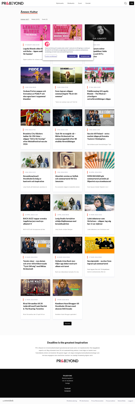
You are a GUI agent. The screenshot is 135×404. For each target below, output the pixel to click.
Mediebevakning (72, 401)
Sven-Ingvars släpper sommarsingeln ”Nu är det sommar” (66, 93)
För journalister (110, 401)
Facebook (67, 388)
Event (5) (45, 19)
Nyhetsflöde (121, 401)
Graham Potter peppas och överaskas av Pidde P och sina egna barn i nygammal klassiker (34, 95)
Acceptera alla (85, 56)
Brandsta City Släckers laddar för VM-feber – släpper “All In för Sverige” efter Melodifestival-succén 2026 (35, 138)
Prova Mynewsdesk (97, 401)
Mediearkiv (70, 3)
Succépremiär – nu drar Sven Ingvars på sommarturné (99, 262)
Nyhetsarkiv (60, 3)
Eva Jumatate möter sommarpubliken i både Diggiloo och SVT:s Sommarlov (97, 52)
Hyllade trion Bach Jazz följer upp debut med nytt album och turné (66, 263)
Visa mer (67, 323)
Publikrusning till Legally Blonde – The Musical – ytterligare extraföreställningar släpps (99, 95)
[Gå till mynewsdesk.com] (8, 401)
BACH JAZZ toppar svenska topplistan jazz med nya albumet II (35, 221)
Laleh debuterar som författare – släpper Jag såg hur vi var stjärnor (99, 221)
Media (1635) (35, 19)
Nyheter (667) (25, 19)
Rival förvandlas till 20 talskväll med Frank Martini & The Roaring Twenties (35, 306)
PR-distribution (84, 401)
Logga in (130, 401)
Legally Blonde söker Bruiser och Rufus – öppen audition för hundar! (35, 51)
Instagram (67, 391)
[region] (68, 50)
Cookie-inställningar (51, 56)
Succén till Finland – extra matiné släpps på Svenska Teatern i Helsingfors (98, 136)
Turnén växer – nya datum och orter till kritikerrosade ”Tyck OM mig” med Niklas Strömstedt (35, 265)
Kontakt (88, 3)
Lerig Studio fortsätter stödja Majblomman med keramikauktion (65, 221)
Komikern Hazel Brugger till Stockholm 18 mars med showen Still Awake (67, 306)
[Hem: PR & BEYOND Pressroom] (12, 3)
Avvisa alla (72, 56)
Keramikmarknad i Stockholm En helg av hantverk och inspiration (33, 178)
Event (80, 3)
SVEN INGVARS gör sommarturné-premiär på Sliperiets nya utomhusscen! (99, 178)
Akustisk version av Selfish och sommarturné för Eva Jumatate (66, 178)
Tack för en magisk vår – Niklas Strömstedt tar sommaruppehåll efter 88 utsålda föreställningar (66, 137)
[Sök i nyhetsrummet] (125, 3)
